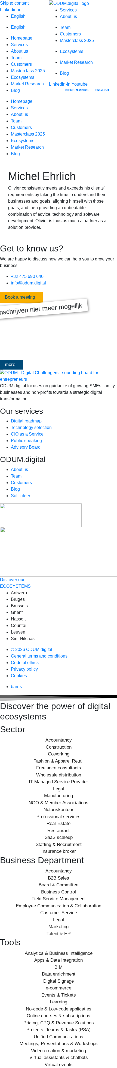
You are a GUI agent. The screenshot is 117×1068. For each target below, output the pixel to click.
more (10, 364)
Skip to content (14, 3)
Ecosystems (22, 77)
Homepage (21, 38)
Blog (15, 90)
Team (16, 57)
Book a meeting (20, 297)
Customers (21, 64)
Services (19, 44)
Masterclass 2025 (28, 70)
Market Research (27, 84)
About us (19, 51)
